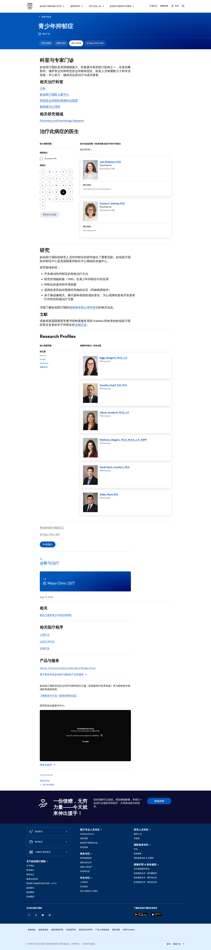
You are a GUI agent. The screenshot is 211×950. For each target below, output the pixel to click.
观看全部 (44, 367)
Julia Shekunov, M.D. (110, 161)
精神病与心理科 (50, 106)
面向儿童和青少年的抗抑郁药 (56, 615)
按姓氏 (43, 165)
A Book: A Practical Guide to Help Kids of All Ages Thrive (67, 668)
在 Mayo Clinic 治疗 (95, 43)
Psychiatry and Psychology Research (62, 120)
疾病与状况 (46, 17)
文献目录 (81, 325)
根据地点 (44, 152)
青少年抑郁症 (56, 26)
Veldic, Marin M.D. (109, 494)
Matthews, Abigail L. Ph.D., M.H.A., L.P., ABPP (123, 439)
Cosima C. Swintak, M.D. (112, 203)
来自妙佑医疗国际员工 (52, 527)
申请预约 (48, 544)
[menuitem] (45, 43)
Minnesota (44, 363)
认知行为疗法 (47, 641)
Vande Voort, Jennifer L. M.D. (115, 467)
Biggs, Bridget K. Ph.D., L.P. (113, 357)
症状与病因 (46, 43)
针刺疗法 (45, 648)
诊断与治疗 (61, 43)
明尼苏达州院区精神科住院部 (59, 100)
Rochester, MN (51, 158)
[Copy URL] (102, 736)
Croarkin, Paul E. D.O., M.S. (113, 385)
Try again (85, 741)
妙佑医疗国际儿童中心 (54, 94)
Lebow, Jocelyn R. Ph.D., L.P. (114, 412)
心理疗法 (45, 634)
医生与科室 (76, 43)
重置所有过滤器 (49, 214)
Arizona (43, 355)
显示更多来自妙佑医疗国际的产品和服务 (62, 674)
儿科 (43, 88)
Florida (43, 359)
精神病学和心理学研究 (83, 307)
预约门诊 (46, 34)
